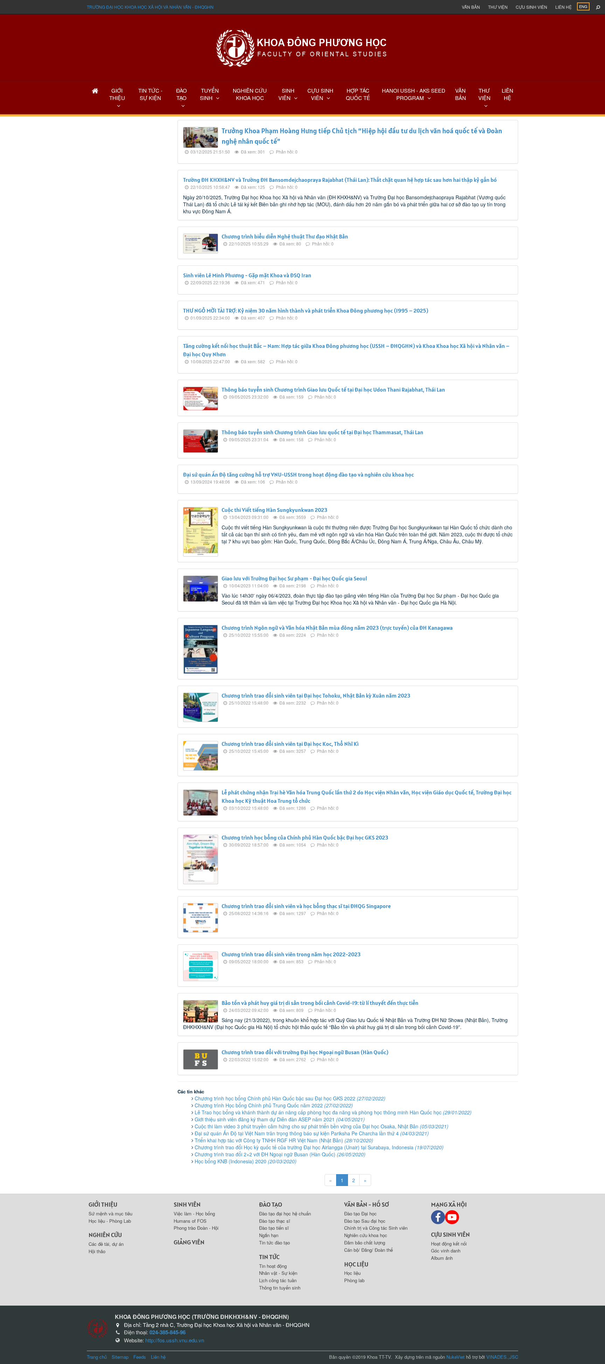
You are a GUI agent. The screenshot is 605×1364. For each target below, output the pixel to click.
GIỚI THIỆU (117, 94)
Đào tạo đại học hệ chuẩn (285, 1213)
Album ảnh (442, 1258)
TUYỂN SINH (209, 94)
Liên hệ (563, 7)
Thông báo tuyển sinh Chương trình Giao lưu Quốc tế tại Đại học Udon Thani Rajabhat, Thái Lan (333, 389)
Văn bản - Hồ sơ (366, 1204)
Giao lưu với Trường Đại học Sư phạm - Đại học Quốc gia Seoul (294, 578)
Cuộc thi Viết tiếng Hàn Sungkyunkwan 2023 (274, 509)
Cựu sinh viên (531, 7)
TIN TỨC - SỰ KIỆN (150, 94)
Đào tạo (270, 1204)
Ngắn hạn (268, 1235)
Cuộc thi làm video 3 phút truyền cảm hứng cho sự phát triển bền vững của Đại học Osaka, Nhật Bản (321, 1126)
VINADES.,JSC (502, 1357)
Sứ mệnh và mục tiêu (110, 1213)
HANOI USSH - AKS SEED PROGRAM (413, 94)
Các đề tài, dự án (106, 1244)
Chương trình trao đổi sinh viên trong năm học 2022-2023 (291, 954)
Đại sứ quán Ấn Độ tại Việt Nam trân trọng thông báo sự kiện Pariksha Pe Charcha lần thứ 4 (312, 1133)
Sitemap (120, 1357)
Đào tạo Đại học (360, 1213)
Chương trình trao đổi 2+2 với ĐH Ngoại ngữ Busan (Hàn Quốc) (280, 1154)
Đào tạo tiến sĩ (274, 1227)
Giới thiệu (103, 1204)
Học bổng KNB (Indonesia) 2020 (246, 1161)
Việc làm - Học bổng (194, 1213)
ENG (583, 6)
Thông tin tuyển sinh (279, 1287)
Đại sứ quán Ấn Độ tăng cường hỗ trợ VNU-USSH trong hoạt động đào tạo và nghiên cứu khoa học (298, 474)
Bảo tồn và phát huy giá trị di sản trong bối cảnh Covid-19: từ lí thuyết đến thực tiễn (320, 1002)
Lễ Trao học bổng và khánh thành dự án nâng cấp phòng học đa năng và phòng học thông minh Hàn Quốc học (333, 1112)
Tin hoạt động (273, 1266)
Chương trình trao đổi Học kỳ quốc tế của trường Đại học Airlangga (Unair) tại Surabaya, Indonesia (319, 1147)
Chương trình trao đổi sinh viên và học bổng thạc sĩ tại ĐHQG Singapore (306, 905)
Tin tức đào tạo (274, 1242)
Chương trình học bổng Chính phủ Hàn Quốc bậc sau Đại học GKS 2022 (290, 1098)
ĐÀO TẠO (181, 94)
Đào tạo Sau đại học (364, 1220)
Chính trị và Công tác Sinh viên (376, 1227)
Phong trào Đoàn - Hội (196, 1227)
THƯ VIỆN (484, 94)
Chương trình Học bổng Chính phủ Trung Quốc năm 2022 (274, 1105)
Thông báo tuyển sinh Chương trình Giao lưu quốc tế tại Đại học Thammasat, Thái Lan (322, 432)
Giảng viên (189, 1242)
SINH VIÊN (286, 94)
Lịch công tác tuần (278, 1280)
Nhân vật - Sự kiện (278, 1273)
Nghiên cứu (105, 1235)
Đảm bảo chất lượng (364, 1242)
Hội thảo (97, 1251)
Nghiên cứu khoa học (365, 1235)
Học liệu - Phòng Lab (110, 1220)
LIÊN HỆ (507, 94)
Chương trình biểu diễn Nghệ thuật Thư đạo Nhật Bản (285, 236)
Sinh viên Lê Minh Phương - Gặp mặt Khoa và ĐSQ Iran (247, 275)
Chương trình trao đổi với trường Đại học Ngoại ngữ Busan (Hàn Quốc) (305, 1052)
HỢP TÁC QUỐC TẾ (358, 94)
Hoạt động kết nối (449, 1243)
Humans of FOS (190, 1220)
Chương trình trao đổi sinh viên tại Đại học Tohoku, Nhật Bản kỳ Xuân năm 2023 (316, 695)
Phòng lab (354, 1280)
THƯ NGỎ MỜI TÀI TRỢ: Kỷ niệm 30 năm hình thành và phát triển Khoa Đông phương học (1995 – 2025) (305, 310)
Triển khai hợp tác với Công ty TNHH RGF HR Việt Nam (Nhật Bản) (284, 1140)
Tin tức (269, 1257)
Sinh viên (187, 1204)
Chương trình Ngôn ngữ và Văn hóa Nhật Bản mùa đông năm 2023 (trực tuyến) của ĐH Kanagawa (337, 627)
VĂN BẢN (460, 94)
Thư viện (498, 7)
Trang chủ (97, 1357)
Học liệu (356, 1264)
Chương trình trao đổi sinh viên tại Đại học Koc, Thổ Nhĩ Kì (290, 743)
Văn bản (471, 7)
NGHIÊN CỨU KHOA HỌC (250, 94)
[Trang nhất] (95, 90)
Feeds (139, 1357)
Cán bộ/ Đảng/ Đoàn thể (368, 1250)
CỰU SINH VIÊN (320, 94)
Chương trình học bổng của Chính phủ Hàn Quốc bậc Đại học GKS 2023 (305, 837)
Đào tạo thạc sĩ (274, 1220)
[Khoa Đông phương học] (302, 47)
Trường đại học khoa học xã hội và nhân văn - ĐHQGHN (150, 7)
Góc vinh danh (445, 1250)
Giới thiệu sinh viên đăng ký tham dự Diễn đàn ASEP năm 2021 (280, 1119)
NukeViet (455, 1357)
